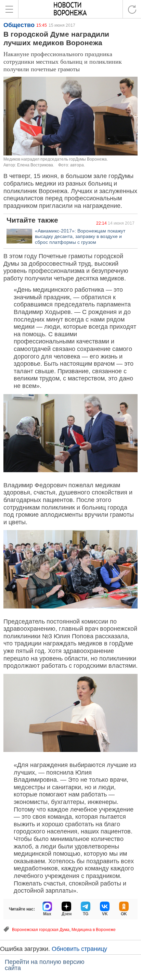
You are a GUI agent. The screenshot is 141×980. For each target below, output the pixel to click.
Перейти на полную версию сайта (45, 965)
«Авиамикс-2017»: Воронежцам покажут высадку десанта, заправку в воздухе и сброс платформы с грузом (80, 236)
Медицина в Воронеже (94, 929)
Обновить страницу (79, 948)
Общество (19, 25)
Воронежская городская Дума (40, 929)
